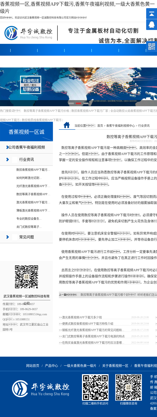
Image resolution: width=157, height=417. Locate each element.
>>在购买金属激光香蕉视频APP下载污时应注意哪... (91, 342)
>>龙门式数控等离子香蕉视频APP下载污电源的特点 (92, 336)
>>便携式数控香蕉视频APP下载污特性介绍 (86, 323)
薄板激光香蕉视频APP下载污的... (37, 210)
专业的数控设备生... (29, 218)
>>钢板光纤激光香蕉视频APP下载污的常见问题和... (91, 330)
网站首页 (32, 365)
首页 (100, 125)
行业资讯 (26, 160)
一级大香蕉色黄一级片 (80, 365)
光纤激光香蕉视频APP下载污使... (37, 186)
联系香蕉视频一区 (122, 61)
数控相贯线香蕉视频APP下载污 (42, 120)
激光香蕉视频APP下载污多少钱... (37, 202)
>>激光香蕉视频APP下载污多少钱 (80, 317)
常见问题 (26, 237)
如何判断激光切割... (29, 177)
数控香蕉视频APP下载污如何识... (37, 169)
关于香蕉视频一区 (68, 61)
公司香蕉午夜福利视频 (26, 147)
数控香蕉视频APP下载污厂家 (89, 110)
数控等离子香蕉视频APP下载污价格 (46, 110)
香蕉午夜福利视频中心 (120, 125)
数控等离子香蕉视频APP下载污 (84, 147)
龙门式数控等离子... (29, 226)
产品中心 (13, 61)
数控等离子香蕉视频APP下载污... (37, 194)
